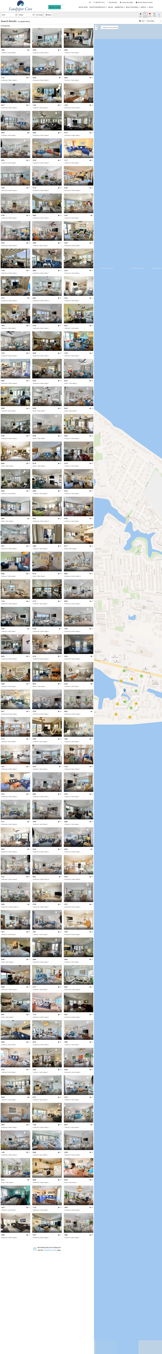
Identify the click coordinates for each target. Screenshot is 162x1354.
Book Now (83, 7)
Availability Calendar (50, 1250)
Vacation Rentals (97, 7)
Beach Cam (55, 7)
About (143, 7)
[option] (142, 21)
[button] (15, 73)
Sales (110, 7)
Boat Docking (132, 7)
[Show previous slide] (1, 38)
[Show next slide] (29, 38)
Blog (151, 7)
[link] (15, 41)
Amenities (119, 7)
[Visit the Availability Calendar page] (35, 1249)
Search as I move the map (110, 27)
